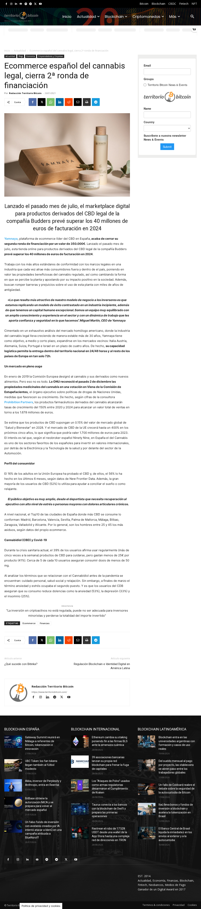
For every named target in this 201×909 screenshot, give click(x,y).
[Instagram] (11, 4)
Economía (30, 56)
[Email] (78, 102)
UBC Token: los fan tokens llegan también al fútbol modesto (41, 764)
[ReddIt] (69, 102)
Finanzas (44, 623)
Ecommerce (29, 623)
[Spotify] (25, 4)
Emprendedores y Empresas (50, 56)
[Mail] (20, 4)
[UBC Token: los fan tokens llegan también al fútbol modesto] (13, 765)
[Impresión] (87, 102)
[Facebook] (6, 4)
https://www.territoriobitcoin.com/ (49, 692)
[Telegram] (30, 4)
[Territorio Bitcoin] (21, 17)
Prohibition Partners (18, 402)
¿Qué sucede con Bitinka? (20, 664)
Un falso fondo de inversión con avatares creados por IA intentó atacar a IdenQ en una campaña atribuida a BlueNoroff (43, 829)
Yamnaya (11, 238)
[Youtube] (40, 4)
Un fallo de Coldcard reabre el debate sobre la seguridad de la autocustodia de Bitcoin (177, 788)
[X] (35, 4)
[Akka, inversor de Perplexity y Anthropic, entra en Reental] (13, 785)
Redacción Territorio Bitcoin (25, 93)
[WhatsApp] (51, 102)
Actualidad (20, 50)
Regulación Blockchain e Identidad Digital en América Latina (102, 666)
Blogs (20, 56)
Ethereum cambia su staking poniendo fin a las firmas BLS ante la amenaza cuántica (110, 741)
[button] (192, 16)
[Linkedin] (16, 4)
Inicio (7, 50)
